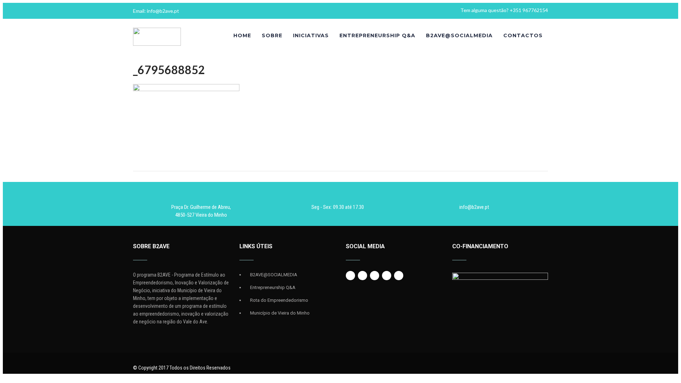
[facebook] (350, 275)
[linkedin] (386, 275)
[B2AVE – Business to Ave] (157, 44)
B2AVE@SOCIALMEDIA (459, 35)
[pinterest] (398, 275)
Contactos (523, 35)
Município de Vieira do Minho (280, 313)
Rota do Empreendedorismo (279, 300)
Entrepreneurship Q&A (377, 35)
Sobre (272, 35)
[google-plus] (374, 275)
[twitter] (362, 275)
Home (242, 35)
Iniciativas (311, 35)
